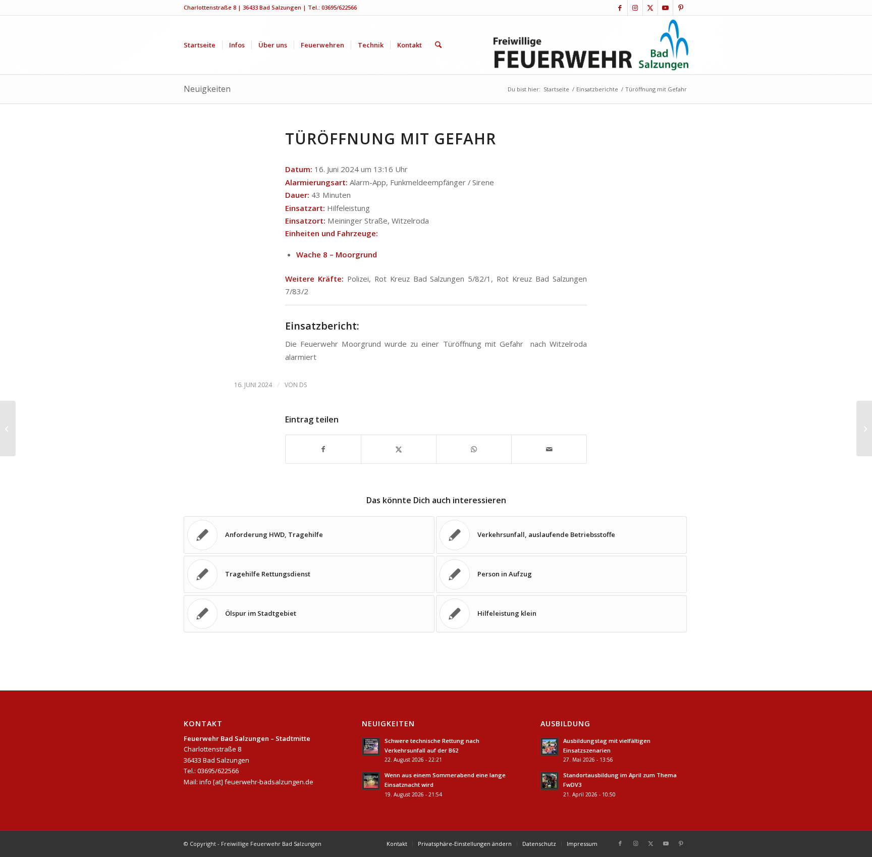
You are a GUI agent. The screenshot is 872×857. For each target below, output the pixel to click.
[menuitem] (199, 45)
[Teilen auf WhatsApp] (474, 449)
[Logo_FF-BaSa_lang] (591, 45)
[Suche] (438, 45)
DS (303, 385)
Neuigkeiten (207, 88)
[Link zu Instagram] (635, 7)
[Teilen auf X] (398, 449)
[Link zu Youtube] (665, 7)
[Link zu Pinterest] (680, 7)
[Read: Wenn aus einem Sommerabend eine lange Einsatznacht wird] (371, 781)
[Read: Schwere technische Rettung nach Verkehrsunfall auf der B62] (371, 746)
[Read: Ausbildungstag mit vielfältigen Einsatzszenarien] (549, 746)
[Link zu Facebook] (620, 7)
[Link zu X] (650, 7)
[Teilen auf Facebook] (323, 449)
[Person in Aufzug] (8, 428)
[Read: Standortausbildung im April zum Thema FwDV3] (549, 781)
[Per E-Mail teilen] (549, 449)
